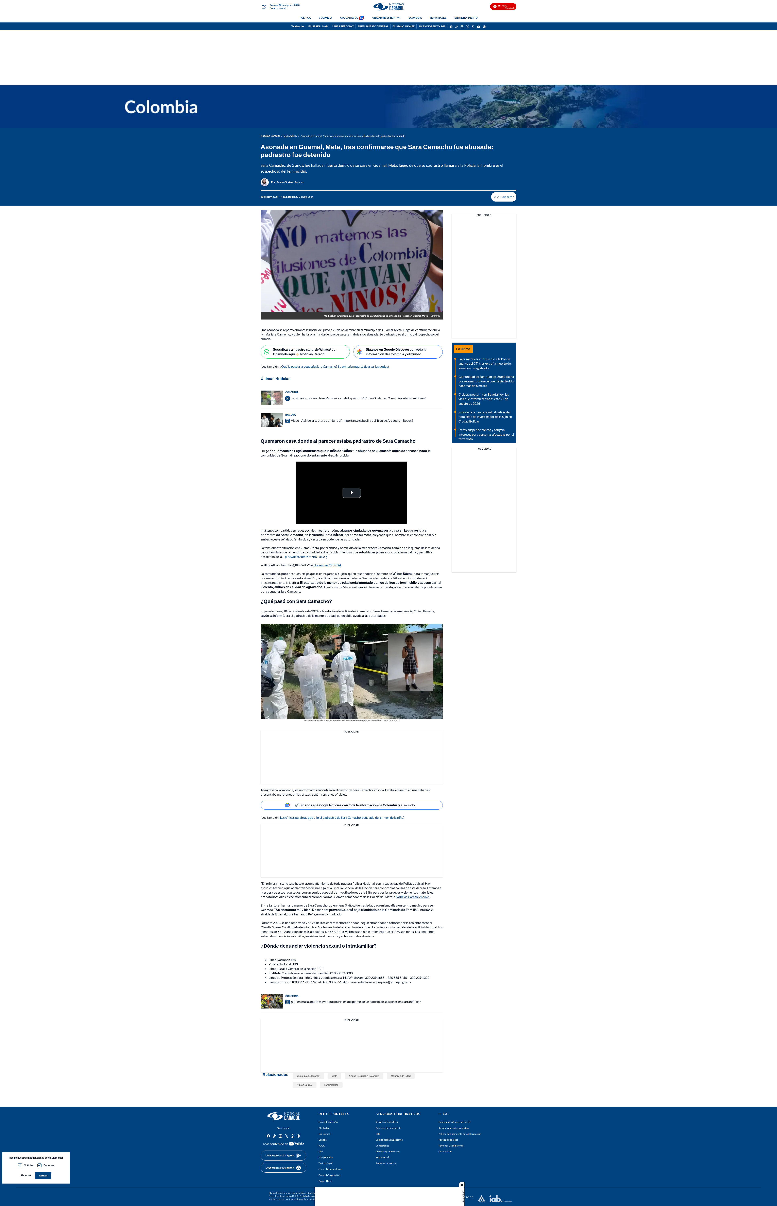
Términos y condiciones (450, 1145)
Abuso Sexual (304, 1084)
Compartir (503, 197)
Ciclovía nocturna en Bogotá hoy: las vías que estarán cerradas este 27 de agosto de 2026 (484, 398)
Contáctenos (382, 1145)
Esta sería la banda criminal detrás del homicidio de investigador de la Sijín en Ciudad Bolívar (485, 416)
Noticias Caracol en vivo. (413, 897)
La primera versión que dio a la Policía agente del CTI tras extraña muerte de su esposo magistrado (485, 363)
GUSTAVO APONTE (404, 26)
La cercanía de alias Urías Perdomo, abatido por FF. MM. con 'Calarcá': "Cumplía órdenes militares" (359, 398)
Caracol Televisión (328, 1122)
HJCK (321, 1145)
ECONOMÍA (415, 17)
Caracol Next (325, 1181)
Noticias (28, 1165)
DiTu (321, 1151)
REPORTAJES (438, 17)
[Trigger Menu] (264, 6)
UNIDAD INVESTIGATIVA (386, 17)
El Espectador (325, 1157)
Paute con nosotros (386, 1163)
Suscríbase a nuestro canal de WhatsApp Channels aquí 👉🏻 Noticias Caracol (304, 351)
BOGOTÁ (290, 414)
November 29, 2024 (327, 565)
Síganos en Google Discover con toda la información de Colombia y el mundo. (396, 351)
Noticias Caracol (270, 135)
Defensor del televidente (388, 1128)
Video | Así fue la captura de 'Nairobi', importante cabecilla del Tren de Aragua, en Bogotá (352, 420)
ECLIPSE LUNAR (318, 26)
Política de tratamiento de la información (459, 1133)
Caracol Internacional (330, 1169)
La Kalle (322, 1139)
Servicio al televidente (387, 1122)
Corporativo (445, 1151)
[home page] (388, 6)
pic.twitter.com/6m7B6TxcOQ (306, 556)
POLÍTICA (305, 17)
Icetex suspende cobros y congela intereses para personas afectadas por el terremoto (486, 434)
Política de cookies (448, 1139)
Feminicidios (331, 1084)
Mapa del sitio (383, 1157)
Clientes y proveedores (388, 1151)
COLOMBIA (325, 17)
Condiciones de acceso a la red (454, 1122)
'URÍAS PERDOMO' (343, 26)
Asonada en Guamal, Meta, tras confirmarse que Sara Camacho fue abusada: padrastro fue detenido (353, 135)
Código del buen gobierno (389, 1139)
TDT (378, 1133)
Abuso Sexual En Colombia (364, 1076)
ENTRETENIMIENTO (466, 17)
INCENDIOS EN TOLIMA (432, 26)
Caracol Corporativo (329, 1175)
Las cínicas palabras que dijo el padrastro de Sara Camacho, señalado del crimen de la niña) (342, 817)
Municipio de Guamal (308, 1076)
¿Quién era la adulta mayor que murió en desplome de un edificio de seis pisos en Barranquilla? (356, 1001)
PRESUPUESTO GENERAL (373, 26)
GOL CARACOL (349, 17)
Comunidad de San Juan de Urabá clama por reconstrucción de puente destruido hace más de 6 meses (486, 381)
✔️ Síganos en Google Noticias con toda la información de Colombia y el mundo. (355, 805)
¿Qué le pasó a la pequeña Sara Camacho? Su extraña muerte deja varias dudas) (334, 366)
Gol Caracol (324, 1133)
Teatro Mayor (325, 1163)
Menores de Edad (401, 1076)
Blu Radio (323, 1128)
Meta (334, 1076)
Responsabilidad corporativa (453, 1128)
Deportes (49, 1165)
